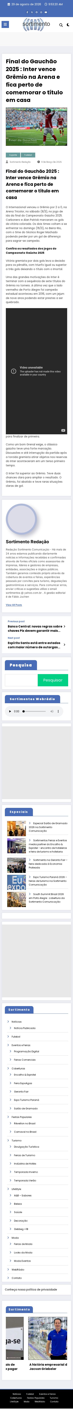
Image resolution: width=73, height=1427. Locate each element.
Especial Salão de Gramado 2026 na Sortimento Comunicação (48, 827)
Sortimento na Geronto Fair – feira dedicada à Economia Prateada (48, 863)
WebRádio (18, 1269)
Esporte (13, 155)
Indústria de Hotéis (25, 1163)
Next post (14, 638)
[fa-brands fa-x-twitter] (32, 12)
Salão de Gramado (26, 1108)
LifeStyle (16, 1189)
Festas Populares (22, 1117)
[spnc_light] (68, 25)
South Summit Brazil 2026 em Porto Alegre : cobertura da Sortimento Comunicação (47, 898)
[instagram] (41, 12)
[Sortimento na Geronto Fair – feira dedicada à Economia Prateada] (20, 868)
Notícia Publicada (24, 1028)
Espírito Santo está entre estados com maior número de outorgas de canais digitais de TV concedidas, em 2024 (34, 645)
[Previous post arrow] (64, 626)
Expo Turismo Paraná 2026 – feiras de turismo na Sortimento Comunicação (48, 880)
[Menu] (5, 24)
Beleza (18, 1203)
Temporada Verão (25, 1180)
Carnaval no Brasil (25, 1131)
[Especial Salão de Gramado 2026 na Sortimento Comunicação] (20, 831)
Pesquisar (52, 680)
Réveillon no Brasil (24, 1123)
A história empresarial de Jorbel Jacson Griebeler (33, 1367)
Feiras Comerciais (25, 1059)
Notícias (17, 1021)
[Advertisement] (36, 762)
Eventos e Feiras (21, 1045)
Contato (17, 1278)
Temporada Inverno (26, 1172)
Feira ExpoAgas (23, 1083)
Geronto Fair (21, 1091)
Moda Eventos (22, 1261)
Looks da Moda (23, 1252)
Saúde (18, 1212)
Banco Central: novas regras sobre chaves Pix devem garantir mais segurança (35, 628)
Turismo (16, 1140)
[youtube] (46, 12)
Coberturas (18, 1068)
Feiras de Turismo (24, 1155)
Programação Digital (26, 1051)
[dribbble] (36, 12)
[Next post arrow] (64, 644)
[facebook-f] (27, 12)
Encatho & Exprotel (25, 1074)
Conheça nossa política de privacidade (31, 1289)
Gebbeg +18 (21, 1229)
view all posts (14, 605)
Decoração (20, 1220)
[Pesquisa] (61, 25)
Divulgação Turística (26, 1146)
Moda (15, 1237)
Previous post (16, 621)
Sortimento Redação (20, 162)
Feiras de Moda (23, 1244)
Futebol (28, 155)
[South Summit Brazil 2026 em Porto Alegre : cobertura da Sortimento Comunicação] (20, 902)
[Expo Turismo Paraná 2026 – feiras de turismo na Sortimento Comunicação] (20, 885)
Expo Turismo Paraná (26, 1100)
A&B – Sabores (23, 1195)
